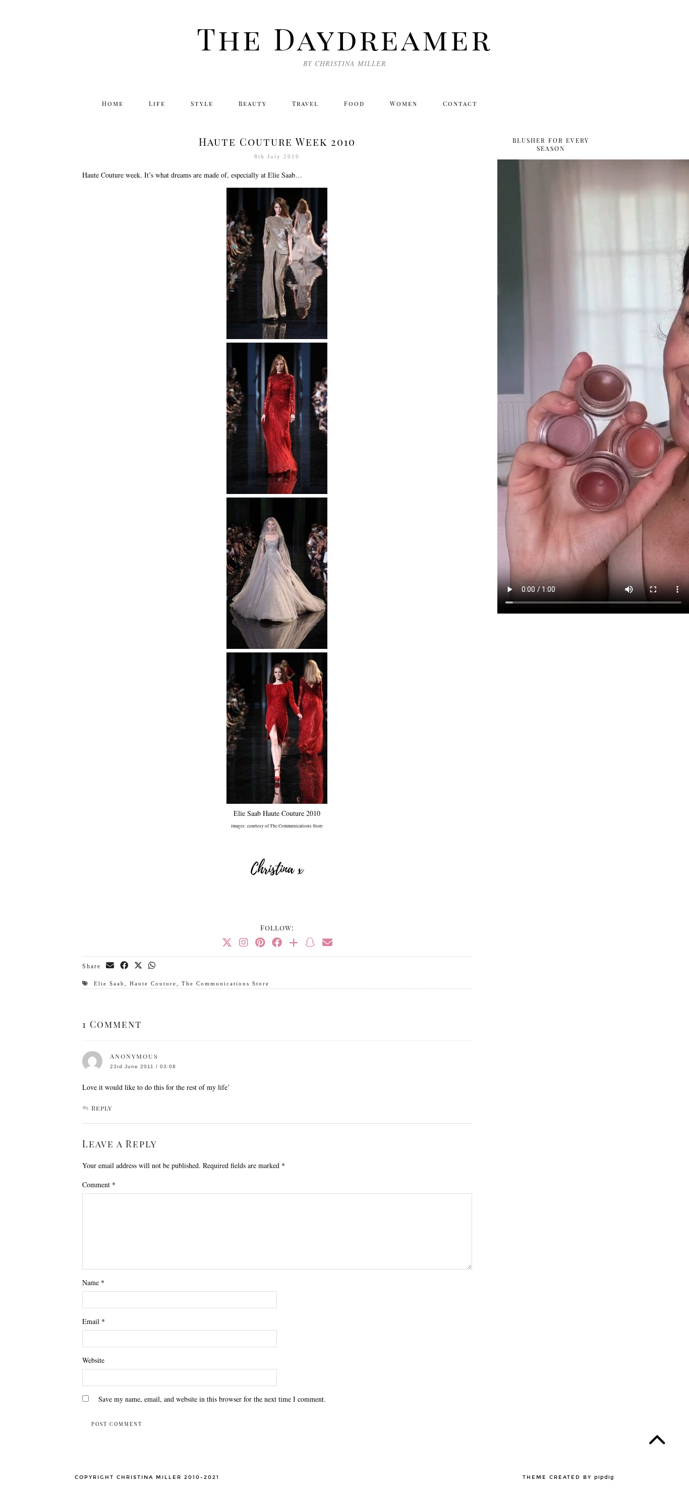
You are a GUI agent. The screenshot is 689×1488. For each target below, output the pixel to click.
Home (113, 103)
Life (157, 103)
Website (93, 1360)
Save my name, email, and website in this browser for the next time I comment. (212, 1399)
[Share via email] (110, 965)
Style (202, 103)
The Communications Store (225, 983)
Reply (101, 1108)
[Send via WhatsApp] (152, 965)
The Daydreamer (344, 38)
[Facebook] (551, 103)
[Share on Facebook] (125, 965)
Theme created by (568, 1477)
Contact (460, 103)
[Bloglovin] (573, 103)
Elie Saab (109, 983)
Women (404, 103)
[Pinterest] (260, 942)
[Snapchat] (310, 942)
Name (93, 1282)
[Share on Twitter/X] (139, 965)
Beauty (253, 103)
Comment (99, 1184)
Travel (305, 103)
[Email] (595, 103)
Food (354, 103)
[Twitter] (508, 103)
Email (93, 1321)
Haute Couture (153, 983)
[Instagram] (530, 103)
